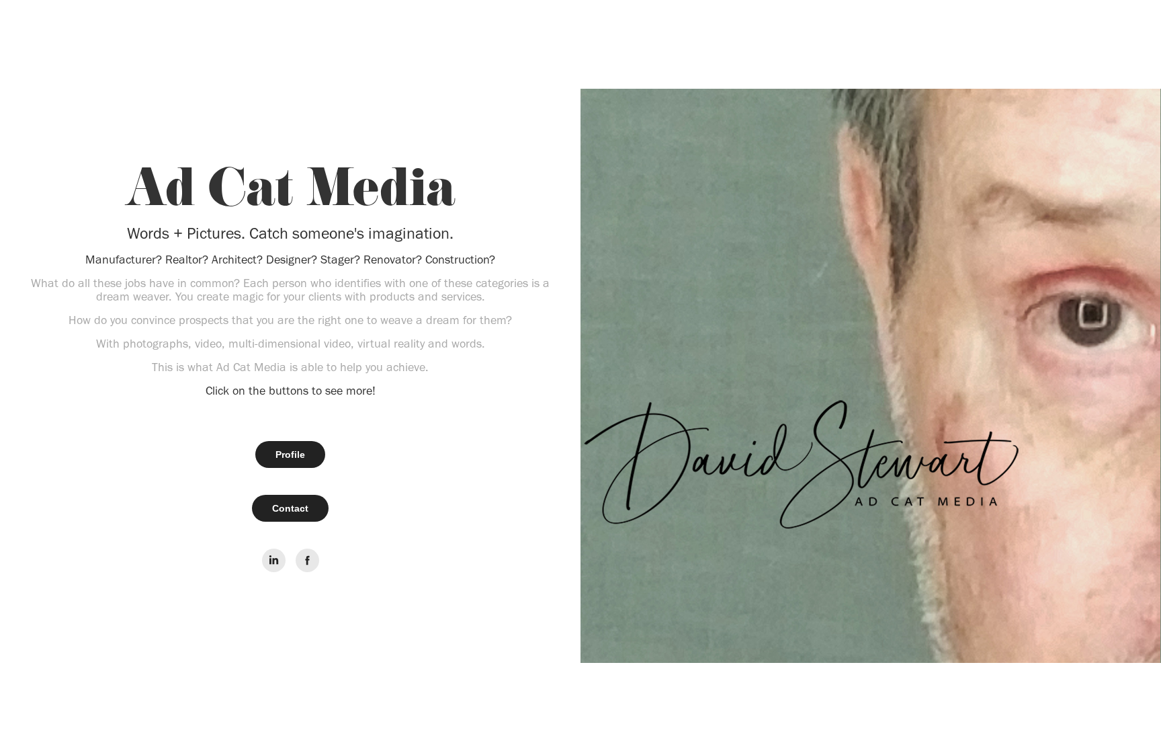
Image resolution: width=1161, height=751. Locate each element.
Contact (290, 508)
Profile (290, 454)
